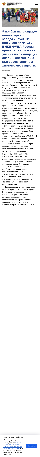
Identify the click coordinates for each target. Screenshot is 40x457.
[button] (32, 4)
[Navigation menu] (36, 4)
